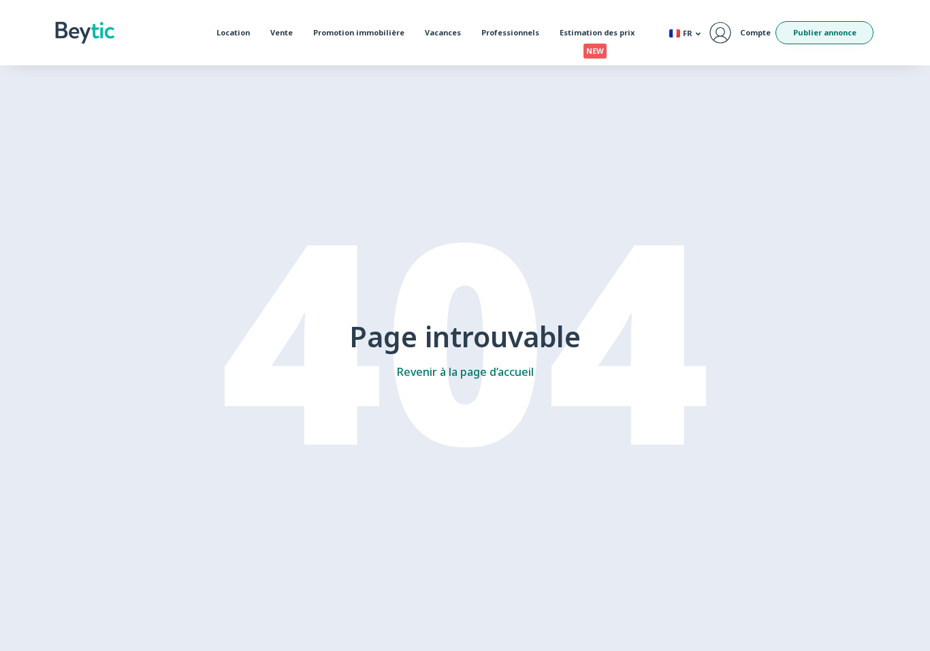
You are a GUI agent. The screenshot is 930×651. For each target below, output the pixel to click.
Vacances (443, 32)
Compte (755, 32)
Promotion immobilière (358, 32)
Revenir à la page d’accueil (465, 371)
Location (233, 32)
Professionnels (510, 32)
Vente (281, 32)
